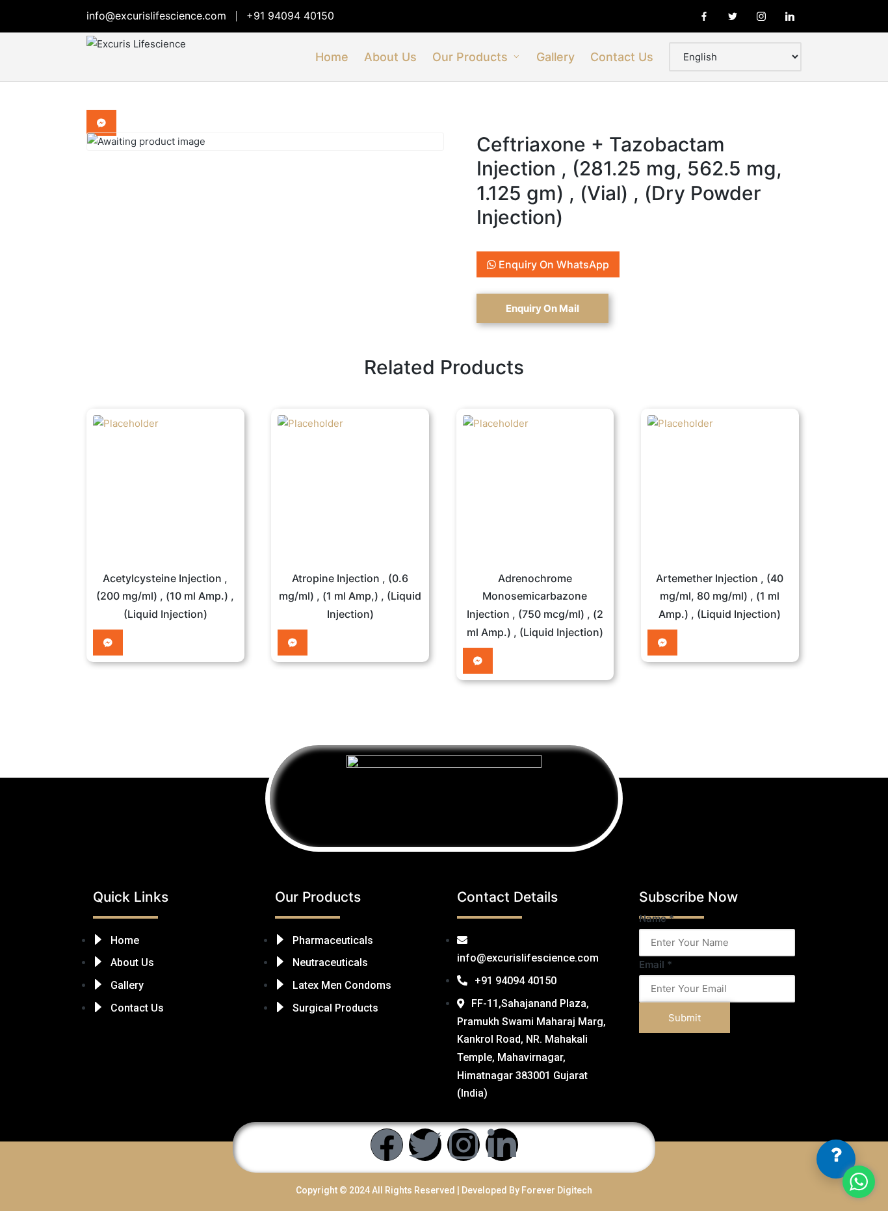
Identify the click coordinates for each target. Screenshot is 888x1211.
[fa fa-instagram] (761, 16)
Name (656, 918)
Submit (684, 1018)
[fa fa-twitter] (732, 16)
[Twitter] (425, 1144)
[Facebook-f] (387, 1144)
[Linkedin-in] (502, 1144)
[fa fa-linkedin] (790, 16)
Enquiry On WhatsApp (552, 264)
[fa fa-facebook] (704, 16)
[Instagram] (463, 1144)
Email (655, 964)
